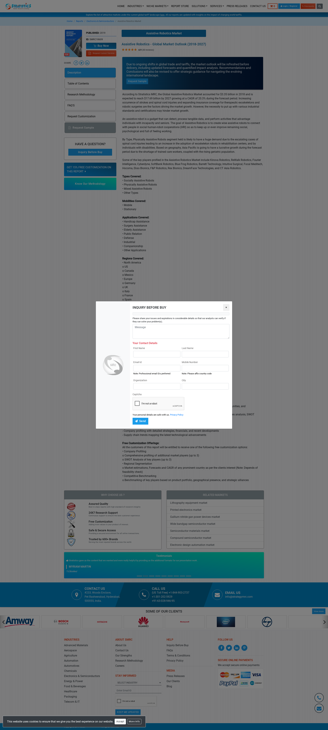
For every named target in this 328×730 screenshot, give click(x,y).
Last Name (187, 348)
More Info (134, 721)
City (184, 380)
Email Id (137, 362)
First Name (139, 348)
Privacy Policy (176, 414)
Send (142, 421)
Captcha (137, 394)
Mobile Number (190, 362)
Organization (140, 380)
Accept (120, 721)
